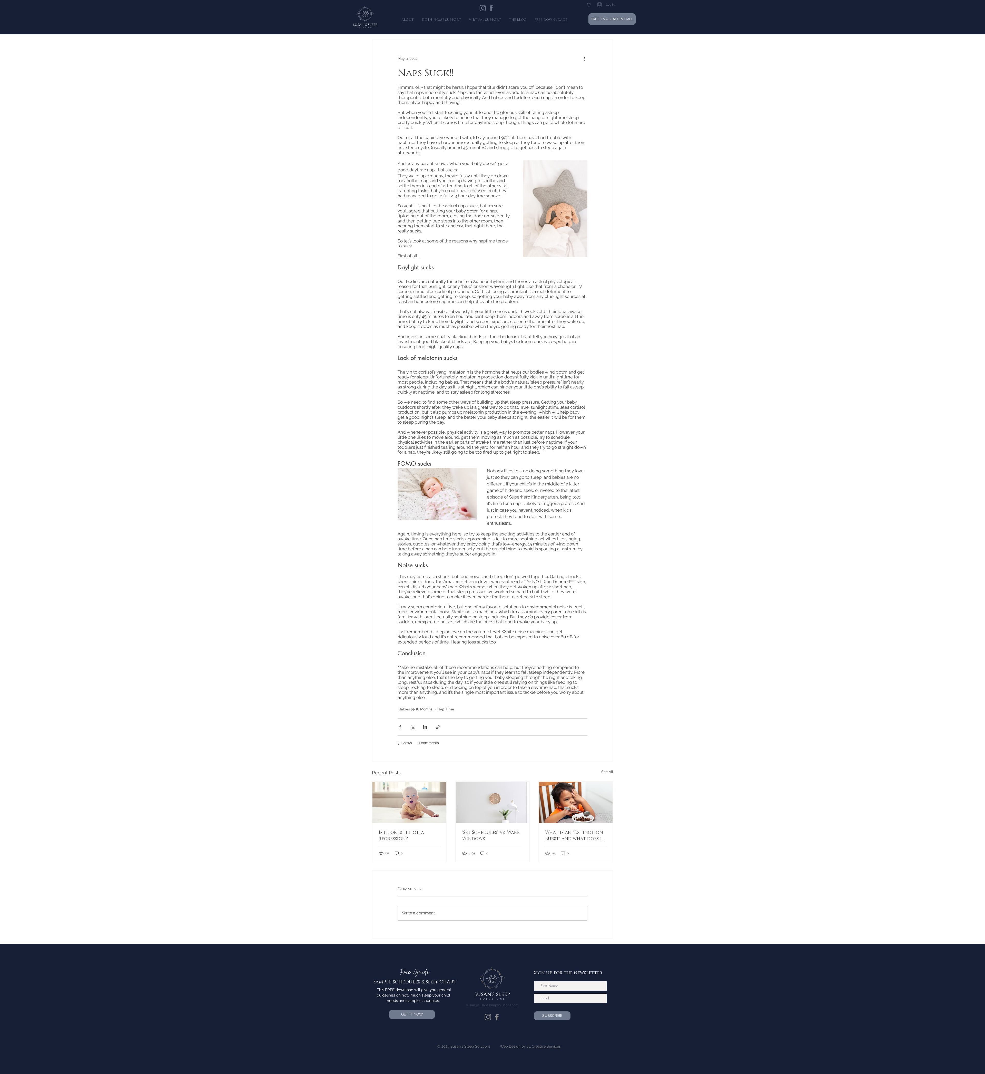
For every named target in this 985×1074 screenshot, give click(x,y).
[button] (589, 4)
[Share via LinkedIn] (425, 727)
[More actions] (584, 58)
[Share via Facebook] (400, 727)
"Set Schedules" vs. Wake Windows (490, 835)
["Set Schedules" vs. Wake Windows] (492, 802)
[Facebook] (497, 1017)
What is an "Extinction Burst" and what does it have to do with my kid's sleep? (575, 835)
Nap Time (445, 709)
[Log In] (595, 4)
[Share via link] (437, 727)
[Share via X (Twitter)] (412, 727)
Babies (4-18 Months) (416, 709)
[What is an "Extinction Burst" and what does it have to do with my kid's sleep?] (576, 802)
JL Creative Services (544, 1046)
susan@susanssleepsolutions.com (492, 1005)
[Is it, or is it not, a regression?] (409, 802)
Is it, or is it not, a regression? (401, 835)
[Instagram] (488, 1017)
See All (607, 772)
